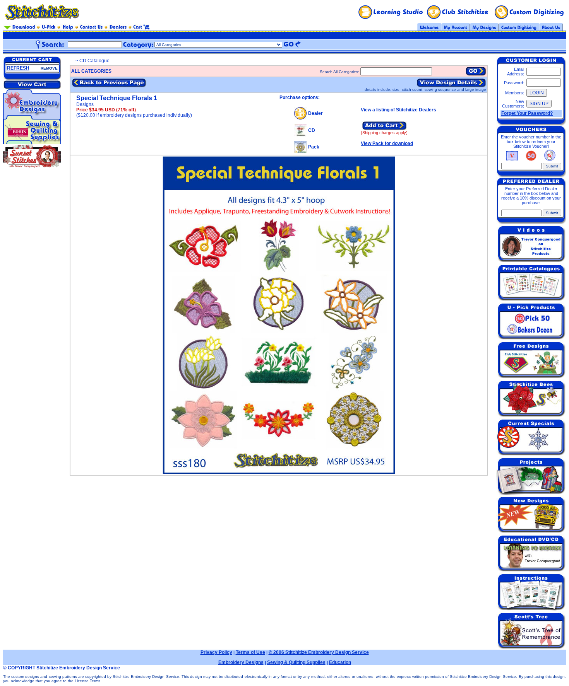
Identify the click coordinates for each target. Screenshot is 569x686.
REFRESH (18, 68)
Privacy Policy (216, 652)
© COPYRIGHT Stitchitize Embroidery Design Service (61, 668)
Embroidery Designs (241, 662)
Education (340, 662)
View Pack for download (387, 143)
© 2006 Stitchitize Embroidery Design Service (319, 652)
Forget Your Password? (527, 113)
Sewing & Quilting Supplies (296, 662)
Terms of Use (250, 652)
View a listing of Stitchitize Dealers (398, 110)
